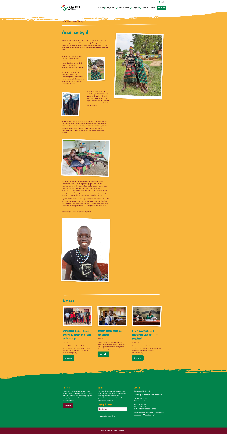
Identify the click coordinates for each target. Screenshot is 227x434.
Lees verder (68, 358)
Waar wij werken (124, 7)
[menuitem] (101, 8)
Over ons (101, 7)
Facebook (158, 413)
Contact (145, 7)
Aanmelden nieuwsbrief (107, 416)
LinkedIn (150, 413)
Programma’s (111, 7)
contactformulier (156, 395)
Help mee (136, 7)
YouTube (148, 415)
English (163, 2)
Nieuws (153, 7)
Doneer (162, 7)
